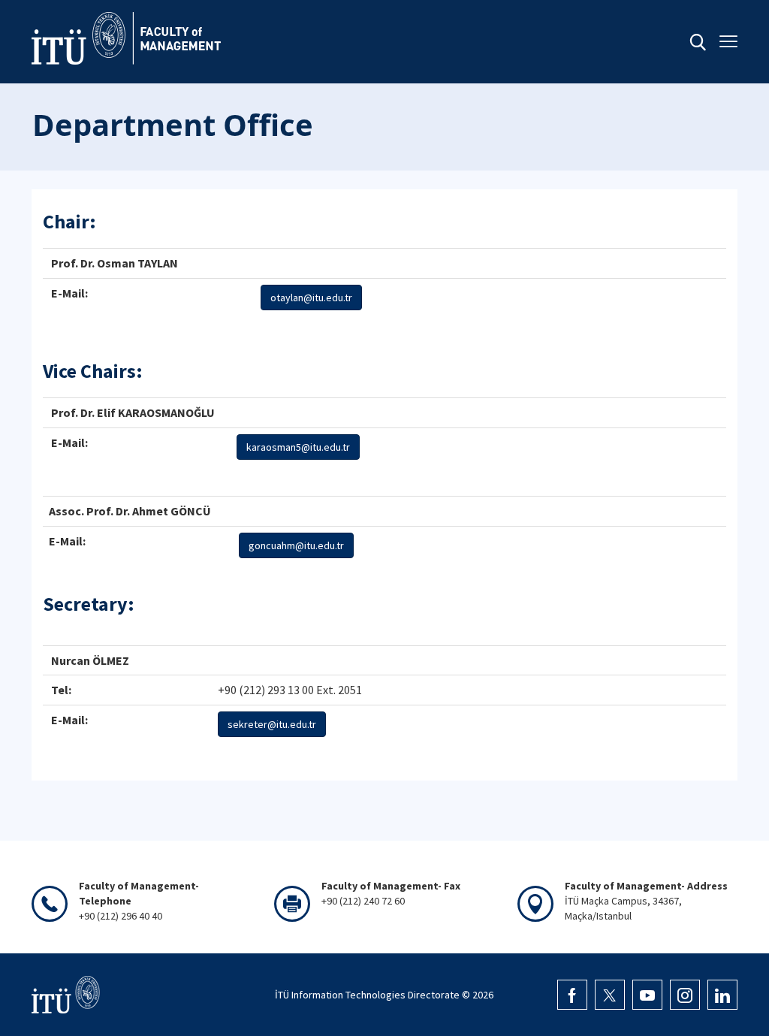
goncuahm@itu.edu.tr (296, 545)
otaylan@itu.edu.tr (311, 297)
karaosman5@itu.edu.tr (298, 447)
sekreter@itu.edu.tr (272, 724)
